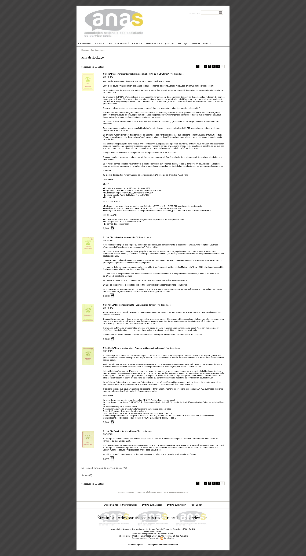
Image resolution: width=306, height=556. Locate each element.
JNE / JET (170, 43)
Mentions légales (136, 545)
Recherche (194, 14)
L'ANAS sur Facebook (152, 505)
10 (217, 66)
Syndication (169, 538)
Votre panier (169, 492)
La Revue (137, 43)
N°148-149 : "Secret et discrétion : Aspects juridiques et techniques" (134, 348)
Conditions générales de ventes (149, 492)
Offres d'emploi (201, 43)
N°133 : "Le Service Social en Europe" (120, 431)
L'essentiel (85, 43)
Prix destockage (98, 50)
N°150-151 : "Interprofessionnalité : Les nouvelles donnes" (129, 305)
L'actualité (122, 43)
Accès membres (139, 538)
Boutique (183, 43)
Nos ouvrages (154, 43)
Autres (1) (86, 475)
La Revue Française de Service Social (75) (104, 468)
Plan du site (154, 538)
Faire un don (196, 505)
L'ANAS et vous (103, 43)
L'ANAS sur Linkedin (176, 505)
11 (222, 66)
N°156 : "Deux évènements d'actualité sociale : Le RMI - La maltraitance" (136, 74)
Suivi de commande (126, 492)
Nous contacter (181, 492)
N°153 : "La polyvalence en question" (120, 237)
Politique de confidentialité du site (163, 545)
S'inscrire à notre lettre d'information (121, 505)
